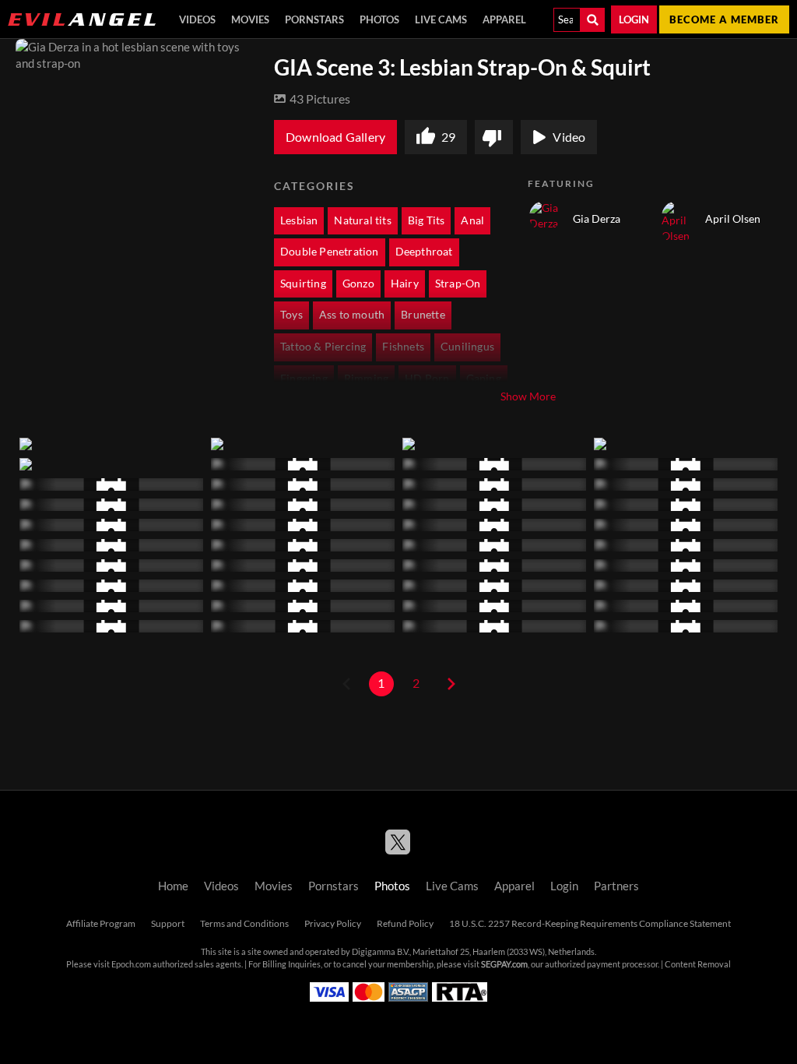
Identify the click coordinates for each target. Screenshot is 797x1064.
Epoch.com (131, 964)
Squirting (303, 283)
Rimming (366, 378)
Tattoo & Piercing (323, 346)
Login (634, 19)
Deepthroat (424, 251)
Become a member (724, 19)
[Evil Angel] (82, 19)
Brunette (423, 314)
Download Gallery (335, 137)
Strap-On (458, 283)
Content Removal (698, 964)
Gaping (483, 378)
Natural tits (362, 220)
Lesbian (299, 220)
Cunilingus (467, 346)
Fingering (304, 378)
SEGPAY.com (504, 964)
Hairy (405, 283)
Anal (472, 220)
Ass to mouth (351, 314)
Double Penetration (329, 251)
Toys (291, 314)
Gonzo (358, 283)
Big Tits (426, 220)
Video (569, 137)
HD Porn (427, 378)
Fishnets (403, 346)
